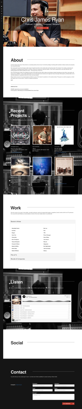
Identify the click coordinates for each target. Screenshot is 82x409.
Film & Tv (14, 255)
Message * (35, 393)
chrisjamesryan (19, 384)
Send (66, 403)
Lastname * (57, 383)
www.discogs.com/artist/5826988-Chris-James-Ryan (28, 90)
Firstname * (35, 383)
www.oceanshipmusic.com (61, 152)
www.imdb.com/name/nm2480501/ (22, 89)
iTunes (57, 153)
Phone (56, 388)
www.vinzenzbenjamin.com (61, 183)
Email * (34, 388)
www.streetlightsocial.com (17, 152)
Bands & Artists (16, 221)
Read (40, 27)
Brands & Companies (18, 259)
